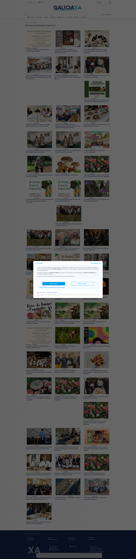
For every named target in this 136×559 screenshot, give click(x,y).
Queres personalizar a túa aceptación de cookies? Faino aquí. (52, 287)
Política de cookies (40, 292)
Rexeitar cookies (82, 283)
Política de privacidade (52, 292)
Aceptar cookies (54, 283)
